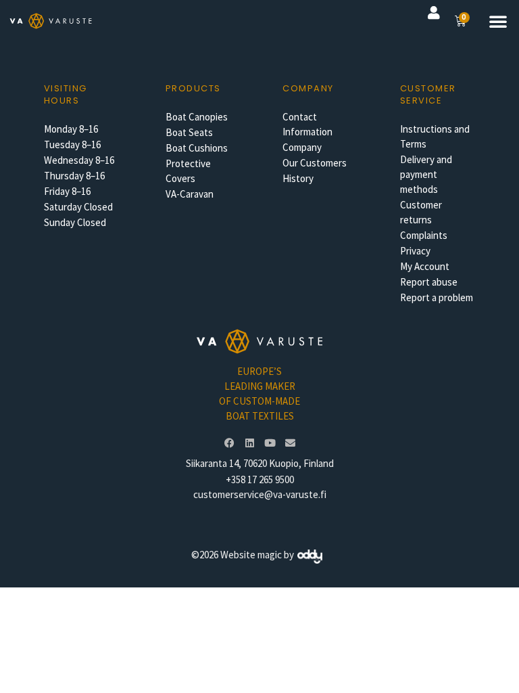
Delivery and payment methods (426, 174)
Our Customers (314, 162)
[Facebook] (229, 443)
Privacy (415, 250)
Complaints (423, 235)
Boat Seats (189, 132)
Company (302, 147)
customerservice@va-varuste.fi (259, 494)
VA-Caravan (190, 193)
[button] (498, 21)
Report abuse (429, 281)
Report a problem (436, 297)
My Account (424, 266)
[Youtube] (270, 443)
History (298, 178)
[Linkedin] (249, 443)
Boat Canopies (197, 116)
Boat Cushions (197, 147)
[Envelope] (290, 443)
